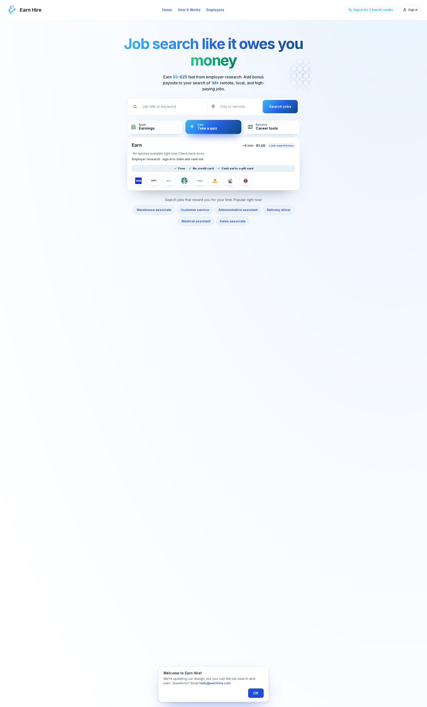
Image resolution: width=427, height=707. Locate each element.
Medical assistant (196, 221)
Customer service (195, 210)
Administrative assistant (237, 210)
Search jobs (280, 106)
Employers (215, 10)
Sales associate (232, 221)
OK (255, 693)
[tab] (155, 127)
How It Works (189, 10)
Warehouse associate (154, 210)
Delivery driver (279, 210)
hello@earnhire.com (215, 683)
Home (167, 10)
